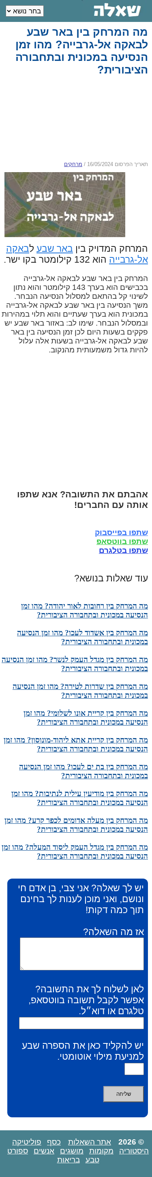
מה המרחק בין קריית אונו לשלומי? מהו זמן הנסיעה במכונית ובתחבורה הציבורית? (86, 717)
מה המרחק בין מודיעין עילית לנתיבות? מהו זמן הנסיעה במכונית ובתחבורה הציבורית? (79, 798)
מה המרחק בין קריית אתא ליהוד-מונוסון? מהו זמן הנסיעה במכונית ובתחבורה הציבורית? (76, 744)
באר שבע (54, 248)
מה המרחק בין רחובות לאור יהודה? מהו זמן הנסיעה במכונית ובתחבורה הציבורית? (84, 610)
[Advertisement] (74, 118)
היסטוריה (134, 1151)
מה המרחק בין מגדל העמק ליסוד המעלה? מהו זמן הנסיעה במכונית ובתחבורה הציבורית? (75, 851)
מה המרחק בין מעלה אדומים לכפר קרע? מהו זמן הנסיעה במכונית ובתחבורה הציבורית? (76, 825)
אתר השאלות (89, 1142)
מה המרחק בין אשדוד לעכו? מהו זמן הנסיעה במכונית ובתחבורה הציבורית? (82, 637)
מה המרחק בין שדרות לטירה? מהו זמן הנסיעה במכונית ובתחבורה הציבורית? (80, 691)
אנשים (44, 1151)
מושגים (71, 1151)
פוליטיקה (26, 1142)
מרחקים (73, 164)
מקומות (101, 1151)
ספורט (17, 1151)
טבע (92, 1159)
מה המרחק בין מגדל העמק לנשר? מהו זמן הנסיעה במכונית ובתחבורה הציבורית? (75, 664)
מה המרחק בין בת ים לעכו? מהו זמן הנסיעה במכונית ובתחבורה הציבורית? (83, 771)
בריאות (68, 1159)
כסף (54, 1142)
